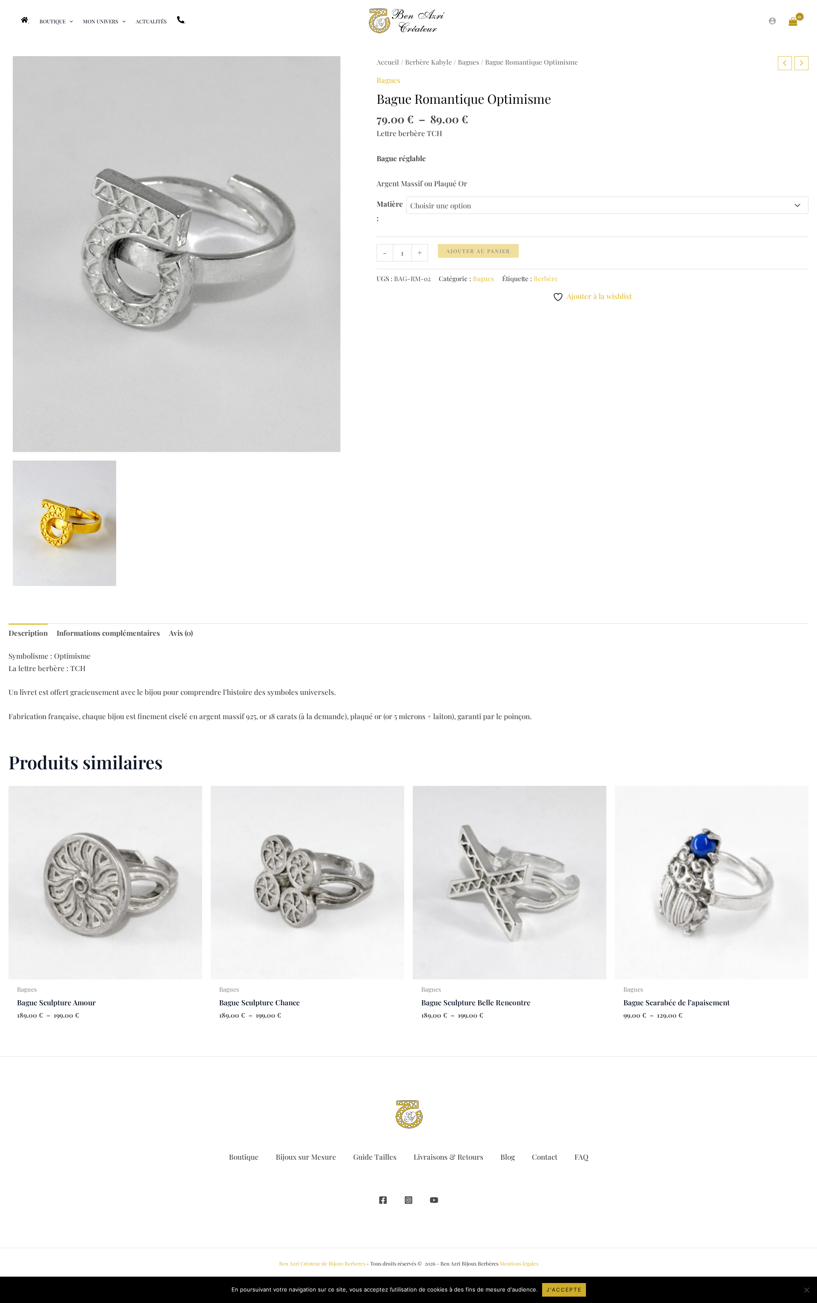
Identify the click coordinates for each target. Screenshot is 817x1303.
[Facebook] (383, 1200)
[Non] (806, 1290)
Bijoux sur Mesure (306, 1156)
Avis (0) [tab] (181, 632)
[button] (69, 21)
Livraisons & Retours (448, 1156)
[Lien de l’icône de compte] (772, 21)
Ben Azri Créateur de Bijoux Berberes (322, 1263)
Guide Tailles (375, 1156)
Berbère (546, 278)
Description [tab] (28, 632)
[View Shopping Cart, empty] (793, 21)
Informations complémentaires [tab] (108, 632)
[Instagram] (408, 1200)
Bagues (468, 61)
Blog (507, 1156)
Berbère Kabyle (428, 61)
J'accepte (564, 1289)
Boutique (244, 1156)
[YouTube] (434, 1200)
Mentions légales (519, 1263)
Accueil (388, 61)
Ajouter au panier (478, 251)
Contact (544, 1156)
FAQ (581, 1156)
